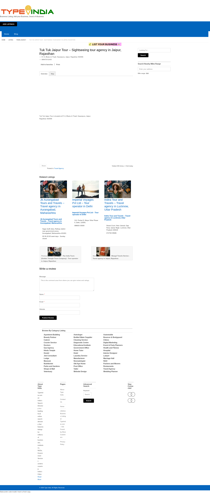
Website (42, 309)
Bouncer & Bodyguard (112, 337)
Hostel (46, 353)
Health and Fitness (111, 348)
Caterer (47, 340)
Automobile (108, 335)
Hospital (106, 350)
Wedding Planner (110, 371)
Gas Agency (49, 348)
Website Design (80, 371)
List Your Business (203, 2)
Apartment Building (52, 335)
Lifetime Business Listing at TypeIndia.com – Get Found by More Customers (63, 424)
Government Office (81, 348)
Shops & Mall (49, 369)
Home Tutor (78, 350)
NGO (105, 361)
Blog (16, 34)
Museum (47, 361)
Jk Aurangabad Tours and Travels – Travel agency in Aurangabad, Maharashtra (52, 206)
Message (42, 276)
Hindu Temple (49, 350)
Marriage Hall (108, 358)
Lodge (46, 358)
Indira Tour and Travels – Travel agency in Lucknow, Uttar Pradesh (117, 218)
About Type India (62, 392)
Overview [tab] (44, 74)
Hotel (76, 353)
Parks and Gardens (52, 366)
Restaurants (108, 366)
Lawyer (106, 356)
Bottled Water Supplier (83, 337)
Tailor (76, 369)
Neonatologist (79, 361)
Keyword (86, 390)
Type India (47, 488)
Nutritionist (48, 364)
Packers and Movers (111, 364)
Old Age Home (80, 364)
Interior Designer (110, 353)
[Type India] (27, 10)
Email (41, 302)
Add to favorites (47, 64)
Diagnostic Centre (81, 342)
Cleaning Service (81, 340)
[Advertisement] (67, 94)
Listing (10, 40)
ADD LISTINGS (8, 24)
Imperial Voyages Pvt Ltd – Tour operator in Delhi (83, 203)
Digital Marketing (110, 342)
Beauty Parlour (50, 337)
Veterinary (48, 371)
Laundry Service (80, 356)
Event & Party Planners (113, 345)
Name (42, 294)
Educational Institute (82, 345)
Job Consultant (50, 356)
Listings (194, 2)
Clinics (106, 340)
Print (58, 64)
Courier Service (50, 342)
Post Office (78, 366)
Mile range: (142, 73)
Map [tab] (52, 74)
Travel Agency (21, 40)
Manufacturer (79, 358)
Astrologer (78, 335)
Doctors (47, 345)
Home (189, 2)
